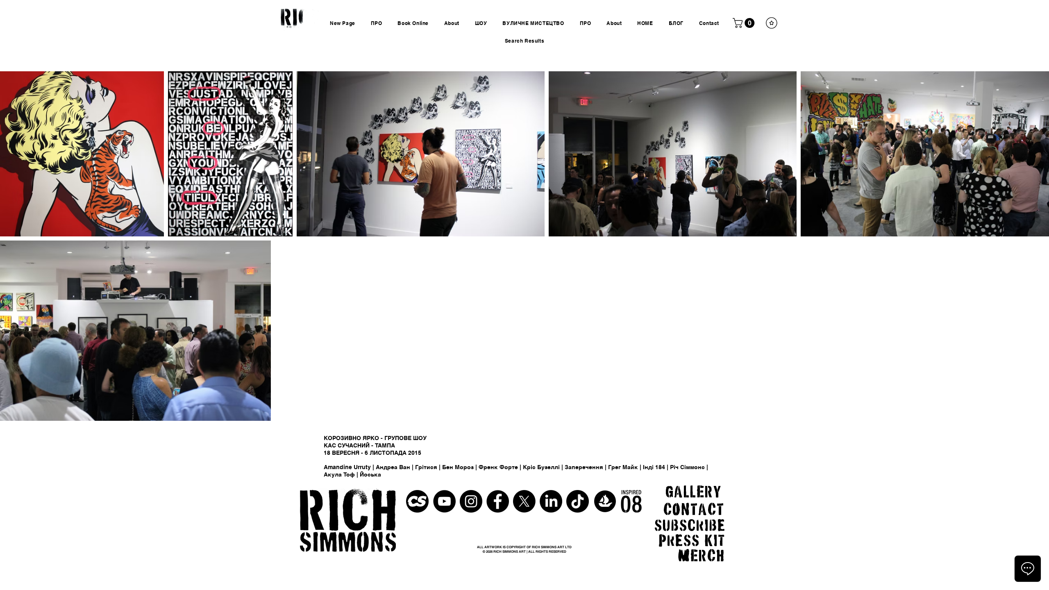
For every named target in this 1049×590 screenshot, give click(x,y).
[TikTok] (577, 501)
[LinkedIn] (551, 501)
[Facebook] (497, 501)
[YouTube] (444, 501)
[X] (524, 501)
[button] (745, 23)
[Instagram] (471, 501)
